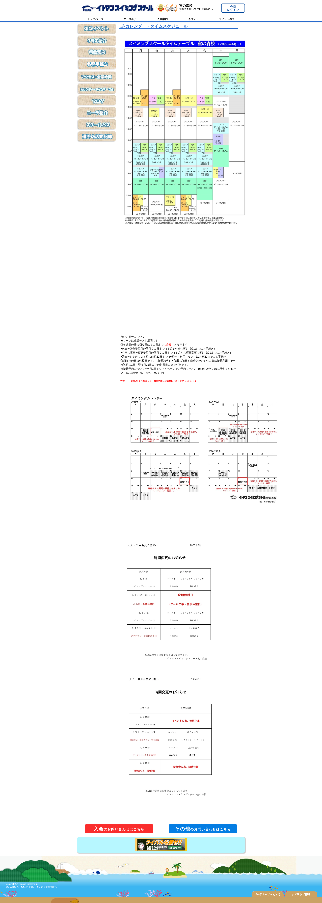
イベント (193, 19)
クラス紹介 (130, 19)
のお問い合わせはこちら (119, 828)
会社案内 (14, 887)
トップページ (95, 19)
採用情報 (29, 887)
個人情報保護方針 (50, 887)
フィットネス (227, 19)
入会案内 (162, 19)
